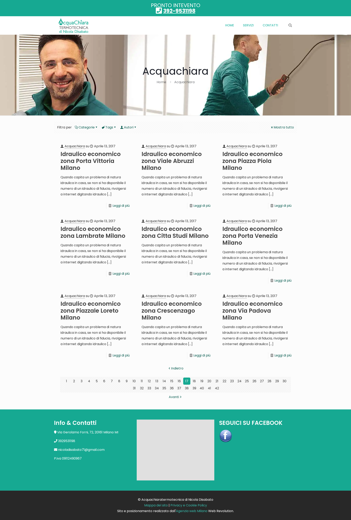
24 (239, 381)
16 (179, 381)
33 (149, 388)
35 (164, 388)
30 (284, 381)
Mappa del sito (156, 505)
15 (171, 381)
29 (277, 381)
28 (269, 381)
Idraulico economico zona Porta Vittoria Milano (91, 161)
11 (142, 381)
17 (186, 381)
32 (142, 388)
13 (156, 381)
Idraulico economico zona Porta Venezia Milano (252, 236)
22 (224, 381)
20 (209, 381)
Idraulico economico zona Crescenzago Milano (172, 311)
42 (217, 388)
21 (217, 381)
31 (134, 388)
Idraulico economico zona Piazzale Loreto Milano (91, 311)
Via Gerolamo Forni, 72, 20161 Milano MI (87, 432)
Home (161, 82)
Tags (109, 127)
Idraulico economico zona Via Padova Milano (252, 311)
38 (187, 388)
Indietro (177, 368)
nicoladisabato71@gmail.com (81, 449)
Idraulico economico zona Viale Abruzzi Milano (172, 161)
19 (201, 381)
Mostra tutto (284, 127)
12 (149, 381)
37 (179, 388)
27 (262, 381)
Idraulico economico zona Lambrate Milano (93, 232)
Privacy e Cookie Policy (188, 505)
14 (164, 381)
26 (254, 381)
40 (202, 388)
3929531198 (66, 441)
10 (134, 381)
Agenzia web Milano (191, 511)
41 (209, 388)
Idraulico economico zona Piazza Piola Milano (252, 161)
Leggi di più (121, 205)
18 (194, 381)
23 (232, 381)
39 (194, 388)
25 (247, 381)
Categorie (87, 127)
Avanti (174, 397)
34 (157, 388)
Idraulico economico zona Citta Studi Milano (175, 232)
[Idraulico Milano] (73, 25)
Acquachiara (184, 82)
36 (172, 388)
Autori (128, 127)
